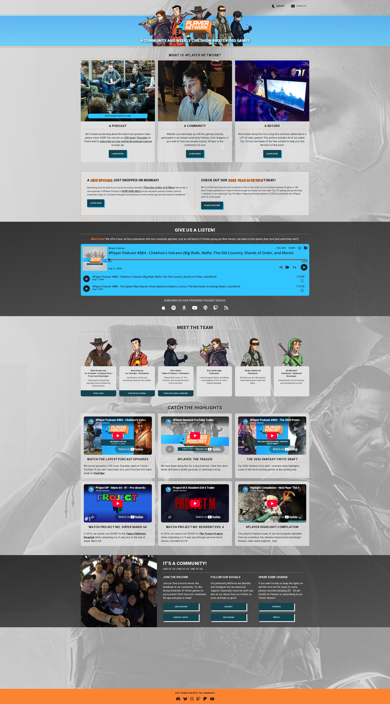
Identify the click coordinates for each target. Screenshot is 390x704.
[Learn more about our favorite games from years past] (272, 90)
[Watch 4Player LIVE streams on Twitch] (198, 699)
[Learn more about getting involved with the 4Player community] (195, 90)
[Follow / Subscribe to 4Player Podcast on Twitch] (215, 308)
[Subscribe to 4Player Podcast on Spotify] (173, 308)
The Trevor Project (211, 533)
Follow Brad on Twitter (137, 393)
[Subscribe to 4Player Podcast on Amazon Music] (184, 308)
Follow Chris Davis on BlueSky (176, 393)
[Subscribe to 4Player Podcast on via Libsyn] (205, 308)
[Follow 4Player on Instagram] (191, 699)
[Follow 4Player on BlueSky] (185, 699)
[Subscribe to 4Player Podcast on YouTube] (194, 308)
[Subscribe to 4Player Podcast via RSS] (226, 308)
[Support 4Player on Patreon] (205, 699)
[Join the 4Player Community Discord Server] (178, 699)
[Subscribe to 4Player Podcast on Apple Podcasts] (163, 308)
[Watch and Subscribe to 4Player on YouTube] (212, 699)
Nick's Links (98, 393)
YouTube (99, 473)
